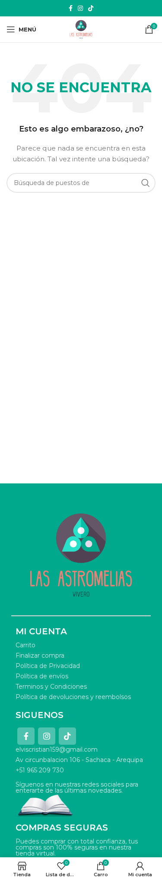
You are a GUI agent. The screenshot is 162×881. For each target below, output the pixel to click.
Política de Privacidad (48, 666)
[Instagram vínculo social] (80, 8)
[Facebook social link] (70, 8)
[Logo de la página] (81, 29)
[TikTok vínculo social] (91, 8)
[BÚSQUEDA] (146, 183)
